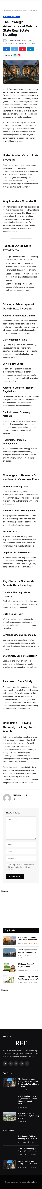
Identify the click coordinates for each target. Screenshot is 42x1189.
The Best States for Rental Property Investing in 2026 (28, 1115)
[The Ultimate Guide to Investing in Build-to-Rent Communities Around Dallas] (9, 1139)
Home (5, 11)
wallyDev (34, 1182)
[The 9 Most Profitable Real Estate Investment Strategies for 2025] (9, 940)
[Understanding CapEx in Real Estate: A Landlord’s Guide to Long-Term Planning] (9, 979)
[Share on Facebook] (6, 49)
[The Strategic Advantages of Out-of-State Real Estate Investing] (21, 72)
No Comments (9, 43)
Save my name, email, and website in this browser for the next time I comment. (20, 867)
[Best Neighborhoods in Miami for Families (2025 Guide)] (9, 952)
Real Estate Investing (11, 17)
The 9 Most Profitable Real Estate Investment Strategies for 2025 (27, 939)
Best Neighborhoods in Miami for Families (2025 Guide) (28, 952)
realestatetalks (15, 40)
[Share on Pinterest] (22, 49)
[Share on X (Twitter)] (14, 49)
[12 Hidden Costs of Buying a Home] (9, 967)
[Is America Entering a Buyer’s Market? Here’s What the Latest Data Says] (9, 1099)
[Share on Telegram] (30, 49)
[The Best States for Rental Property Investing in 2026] (9, 1116)
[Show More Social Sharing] (37, 49)
